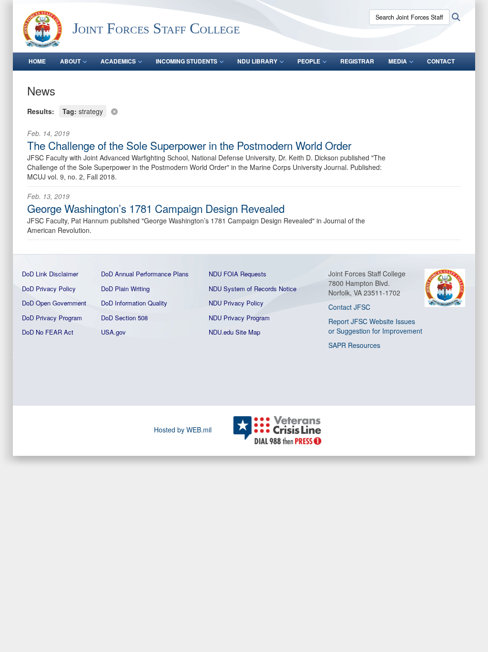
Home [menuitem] (37, 61)
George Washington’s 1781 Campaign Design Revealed (156, 208)
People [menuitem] (308, 61)
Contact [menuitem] (441, 61)
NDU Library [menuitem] (257, 61)
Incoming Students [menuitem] (186, 61)
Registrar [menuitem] (357, 61)
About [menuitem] (70, 61)
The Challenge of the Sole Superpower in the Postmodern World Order (189, 145)
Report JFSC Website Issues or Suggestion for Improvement (375, 326)
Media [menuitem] (397, 61)
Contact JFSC (349, 307)
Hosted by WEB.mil (183, 429)
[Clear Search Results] (244, 110)
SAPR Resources (354, 345)
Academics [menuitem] (118, 61)
